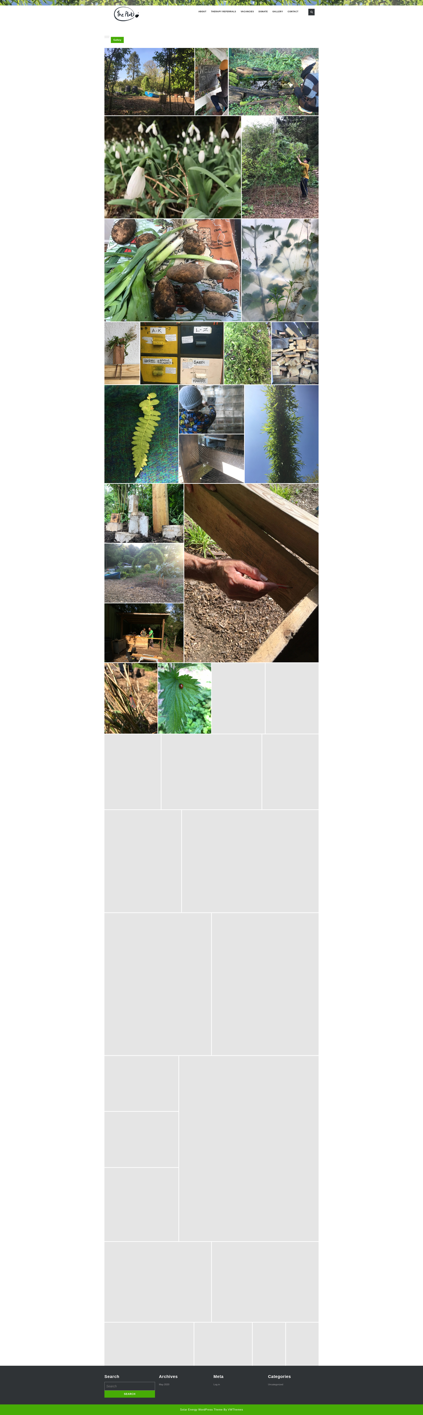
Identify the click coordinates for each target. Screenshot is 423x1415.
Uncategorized (275, 1384)
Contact (293, 11)
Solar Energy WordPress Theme (201, 1409)
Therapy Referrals (223, 11)
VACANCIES (247, 11)
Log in (216, 1384)
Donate (263, 11)
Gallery (277, 11)
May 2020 (164, 1384)
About (202, 11)
